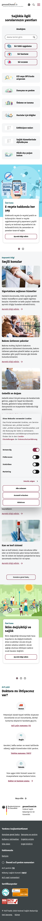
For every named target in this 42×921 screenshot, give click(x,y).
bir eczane (23, 62)
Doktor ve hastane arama (19, 781)
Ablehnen (21, 502)
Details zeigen (29, 481)
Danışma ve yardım (29, 834)
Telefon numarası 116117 (21, 753)
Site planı (6, 844)
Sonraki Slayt (39, 181)
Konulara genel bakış (21, 577)
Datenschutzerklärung (27, 439)
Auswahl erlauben (21, 495)
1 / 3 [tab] (17, 678)
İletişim (5, 856)
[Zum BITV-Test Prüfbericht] (10, 901)
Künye (17, 915)
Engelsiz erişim (27, 839)
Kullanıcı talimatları (10, 839)
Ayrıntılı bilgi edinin (21, 237)
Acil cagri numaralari (10, 877)
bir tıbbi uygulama (23, 46)
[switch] (36, 457)
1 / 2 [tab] (19, 249)
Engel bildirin (27, 844)
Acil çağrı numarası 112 (21, 726)
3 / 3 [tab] (25, 678)
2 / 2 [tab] (23, 249)
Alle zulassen (21, 488)
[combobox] (18, 37)
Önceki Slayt (2, 181)
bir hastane (23, 54)
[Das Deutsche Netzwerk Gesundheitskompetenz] (20, 892)
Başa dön (19, 798)
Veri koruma (7, 915)
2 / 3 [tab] (21, 678)
